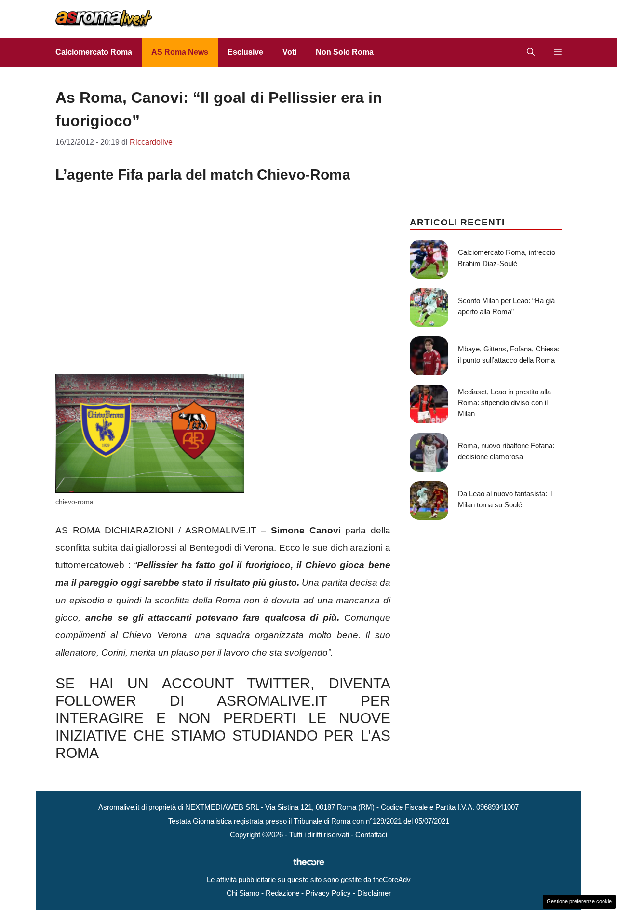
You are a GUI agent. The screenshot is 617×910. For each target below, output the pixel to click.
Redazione (282, 893)
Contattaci (371, 834)
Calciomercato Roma (93, 52)
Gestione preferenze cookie (579, 901)
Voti (289, 52)
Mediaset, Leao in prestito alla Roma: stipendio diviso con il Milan (504, 403)
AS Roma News (179, 52)
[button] (530, 52)
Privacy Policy (328, 893)
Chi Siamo (243, 893)
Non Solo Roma (345, 52)
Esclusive (245, 52)
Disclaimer (374, 893)
